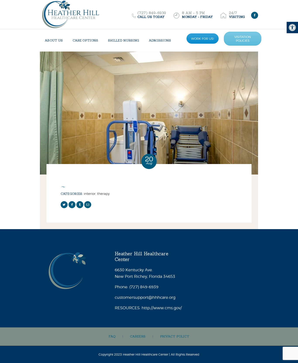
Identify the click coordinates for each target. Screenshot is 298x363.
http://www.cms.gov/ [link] (162, 308)
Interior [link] (90, 194)
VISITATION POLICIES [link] (242, 38)
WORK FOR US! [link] (202, 38)
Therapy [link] (103, 194)
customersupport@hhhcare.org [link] (145, 297)
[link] (292, 27)
